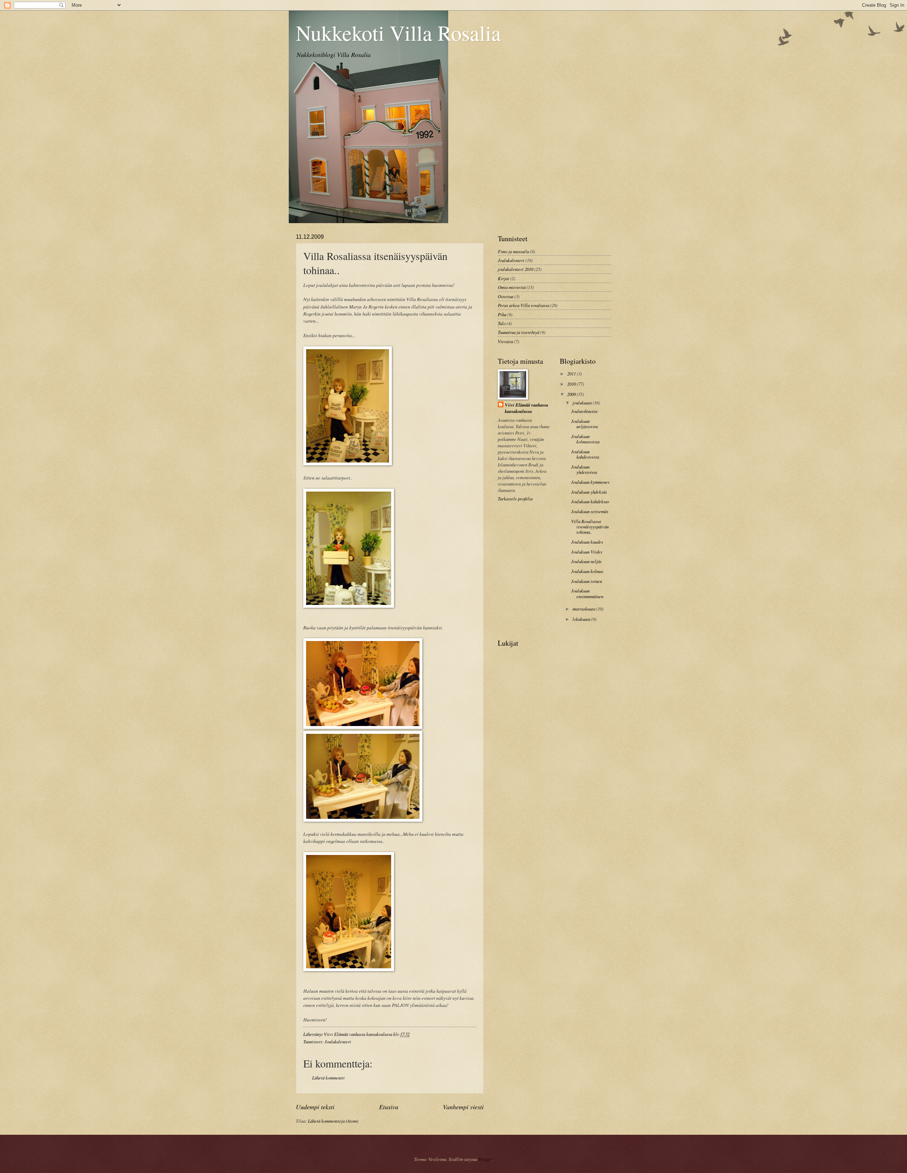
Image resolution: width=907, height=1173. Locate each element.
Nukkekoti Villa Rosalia (398, 32)
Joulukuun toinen (586, 581)
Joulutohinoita (584, 411)
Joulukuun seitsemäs (589, 511)
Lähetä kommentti (328, 1078)
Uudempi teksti (315, 1107)
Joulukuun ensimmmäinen (587, 593)
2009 (572, 394)
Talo (502, 323)
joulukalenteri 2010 (515, 269)
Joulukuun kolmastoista (585, 438)
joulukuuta (583, 403)
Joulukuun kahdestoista (585, 454)
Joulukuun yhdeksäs (589, 492)
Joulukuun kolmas (587, 571)
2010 (572, 384)
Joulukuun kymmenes (590, 482)
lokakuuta (582, 619)
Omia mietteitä (511, 287)
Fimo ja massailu (513, 251)
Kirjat (503, 278)
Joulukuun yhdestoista (584, 469)
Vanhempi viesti (463, 1107)
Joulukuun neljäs (586, 561)
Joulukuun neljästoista (584, 423)
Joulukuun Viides (586, 552)
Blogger (485, 1159)
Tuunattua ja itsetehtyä (518, 332)
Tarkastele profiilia (515, 498)
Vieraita (505, 341)
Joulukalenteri (338, 1041)
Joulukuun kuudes (587, 542)
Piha (502, 314)
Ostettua (505, 296)
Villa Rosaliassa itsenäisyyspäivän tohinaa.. (590, 526)
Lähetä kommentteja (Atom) (333, 1121)
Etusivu (388, 1107)
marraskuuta (584, 609)
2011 (572, 373)
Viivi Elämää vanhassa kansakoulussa (526, 408)
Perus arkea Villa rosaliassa (523, 305)
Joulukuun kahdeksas (590, 501)
